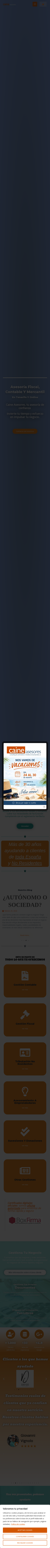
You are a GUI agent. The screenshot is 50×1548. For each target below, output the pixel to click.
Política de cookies (18, 1524)
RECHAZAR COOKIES (25, 1543)
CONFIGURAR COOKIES (25, 1536)
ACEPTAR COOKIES (25, 1530)
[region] (25, 1526)
